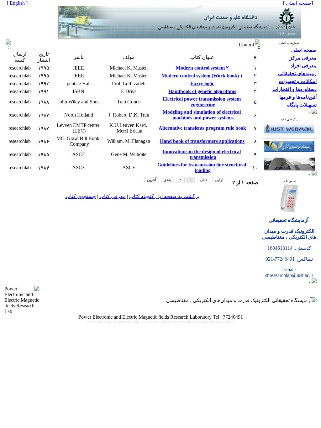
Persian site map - (100, 322)
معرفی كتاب (112, 196)
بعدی (167, 180)
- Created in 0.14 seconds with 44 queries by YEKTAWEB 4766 (187, 322)
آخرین (151, 180)
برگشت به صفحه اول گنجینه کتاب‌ (164, 196)
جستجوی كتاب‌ (81, 196)
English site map (127, 322)
